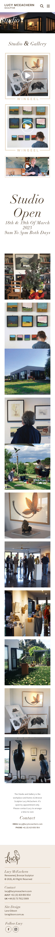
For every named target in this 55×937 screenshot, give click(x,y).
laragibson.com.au (14, 914)
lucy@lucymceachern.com (30, 824)
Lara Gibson (11, 910)
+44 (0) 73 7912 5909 (17, 898)
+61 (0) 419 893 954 (31, 827)
